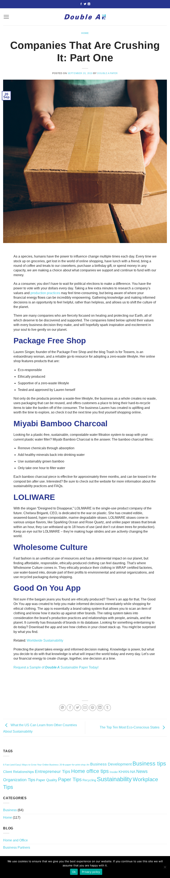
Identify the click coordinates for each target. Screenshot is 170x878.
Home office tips (90, 771)
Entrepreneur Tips (52, 771)
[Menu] (6, 17)
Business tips (149, 763)
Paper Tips (70, 779)
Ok (74, 871)
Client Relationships (18, 772)
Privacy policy (91, 871)
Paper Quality (46, 780)
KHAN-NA (127, 772)
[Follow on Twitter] (85, 4)
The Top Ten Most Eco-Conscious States (130, 727)
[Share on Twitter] (77, 707)
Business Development (111, 764)
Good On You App (47, 588)
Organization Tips (19, 779)
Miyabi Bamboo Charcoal (60, 423)
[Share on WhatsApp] (62, 707)
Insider (114, 772)
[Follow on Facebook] (81, 4)
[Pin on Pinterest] (92, 707)
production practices (45, 293)
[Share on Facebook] (70, 707)
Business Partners (16, 847)
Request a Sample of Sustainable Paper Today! (55, 667)
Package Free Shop (49, 340)
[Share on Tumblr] (107, 707)
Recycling (89, 780)
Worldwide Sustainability (45, 640)
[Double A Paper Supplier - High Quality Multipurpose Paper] (85, 16)
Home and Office (15, 840)
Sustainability (114, 779)
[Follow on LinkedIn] (89, 4)
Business (10, 810)
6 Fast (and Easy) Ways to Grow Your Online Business (31, 764)
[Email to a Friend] (85, 707)
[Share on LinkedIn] (100, 707)
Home (85, 33)
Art (87, 764)
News (142, 771)
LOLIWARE (34, 497)
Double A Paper (107, 73)
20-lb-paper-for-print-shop (73, 764)
